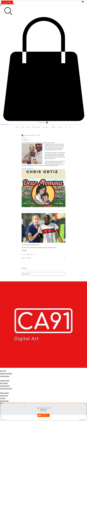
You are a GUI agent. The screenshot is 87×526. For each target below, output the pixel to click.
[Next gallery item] (64, 228)
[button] (43, 69)
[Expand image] (43, 228)
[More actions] (64, 135)
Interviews (27, 127)
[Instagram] (43, 403)
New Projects (22, 127)
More (65, 127)
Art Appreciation (53, 127)
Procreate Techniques (46, 127)
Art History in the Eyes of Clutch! (35, 127)
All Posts (17, 127)
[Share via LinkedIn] (28, 254)
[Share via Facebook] (22, 254)
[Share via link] (30, 254)
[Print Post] (33, 254)
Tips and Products (60, 127)
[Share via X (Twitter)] (25, 254)
